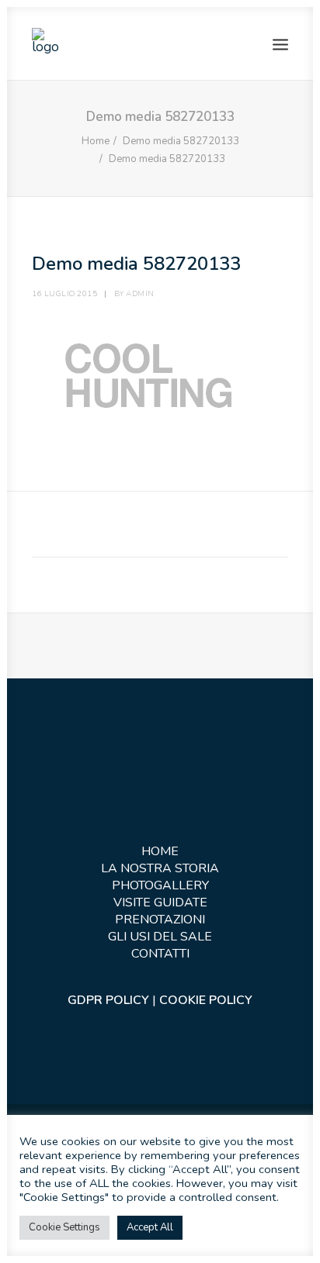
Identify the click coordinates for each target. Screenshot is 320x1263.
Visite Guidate (160, 902)
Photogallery (160, 885)
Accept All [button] (150, 1227)
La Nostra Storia (160, 868)
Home (96, 141)
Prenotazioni (160, 919)
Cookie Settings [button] (64, 1227)
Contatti (160, 953)
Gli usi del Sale (160, 936)
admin (140, 293)
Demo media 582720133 (181, 141)
